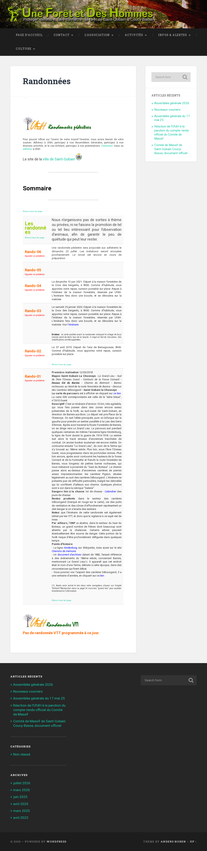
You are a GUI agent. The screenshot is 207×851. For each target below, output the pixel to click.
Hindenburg (70, 547)
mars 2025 (21, 811)
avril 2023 (20, 818)
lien (102, 575)
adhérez (27, 149)
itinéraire (74, 324)
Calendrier (110, 491)
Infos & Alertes (172, 35)
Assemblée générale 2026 (171, 103)
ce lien (117, 393)
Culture (23, 49)
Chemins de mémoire (64, 551)
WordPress (56, 841)
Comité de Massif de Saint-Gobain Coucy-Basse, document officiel (170, 149)
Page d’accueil (29, 35)
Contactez (107, 145)
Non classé (21, 754)
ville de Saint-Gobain (59, 159)
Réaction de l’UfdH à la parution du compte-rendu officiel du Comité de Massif (171, 132)
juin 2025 (20, 797)
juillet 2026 (21, 783)
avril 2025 (20, 804)
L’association (97, 35)
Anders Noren (173, 841)
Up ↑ (193, 841)
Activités (134, 35)
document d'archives (69, 554)
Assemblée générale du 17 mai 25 (39, 698)
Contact (62, 35)
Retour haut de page (32, 211)
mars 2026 (21, 790)
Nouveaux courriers (167, 109)
